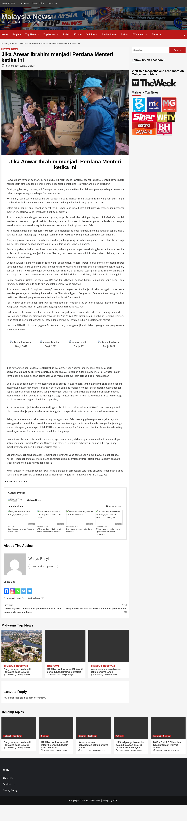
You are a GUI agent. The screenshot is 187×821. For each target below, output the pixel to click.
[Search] (184, 34)
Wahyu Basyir (27, 65)
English (16, 34)
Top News (30, 34)
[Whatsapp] (17, 589)
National (5, 49)
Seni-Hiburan (109, 34)
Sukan (124, 34)
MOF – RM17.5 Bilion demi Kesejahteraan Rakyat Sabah (167, 745)
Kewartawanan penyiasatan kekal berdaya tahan (79, 530)
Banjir (24, 598)
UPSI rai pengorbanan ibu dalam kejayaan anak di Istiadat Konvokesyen (108, 531)
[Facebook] (6, 589)
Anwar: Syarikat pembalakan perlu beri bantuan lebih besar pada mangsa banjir (33, 608)
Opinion (90, 34)
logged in (20, 697)
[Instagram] (12, 589)
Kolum (78, 34)
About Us (25, 3)
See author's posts (43, 566)
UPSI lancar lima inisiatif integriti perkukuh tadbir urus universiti (49, 530)
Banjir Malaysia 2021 (36, 598)
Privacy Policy (38, 3)
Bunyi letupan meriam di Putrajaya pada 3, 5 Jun (21, 530)
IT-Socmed (138, 34)
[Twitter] (23, 589)
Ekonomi (157, 736)
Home (4, 34)
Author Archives (115, 506)
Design (105, 800)
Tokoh (14, 49)
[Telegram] (29, 589)
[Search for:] (150, 50)
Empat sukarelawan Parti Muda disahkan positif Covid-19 (96, 608)
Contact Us (52, 3)
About (155, 34)
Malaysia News (26, 16)
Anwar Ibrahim (15, 598)
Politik (66, 34)
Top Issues (50, 34)
